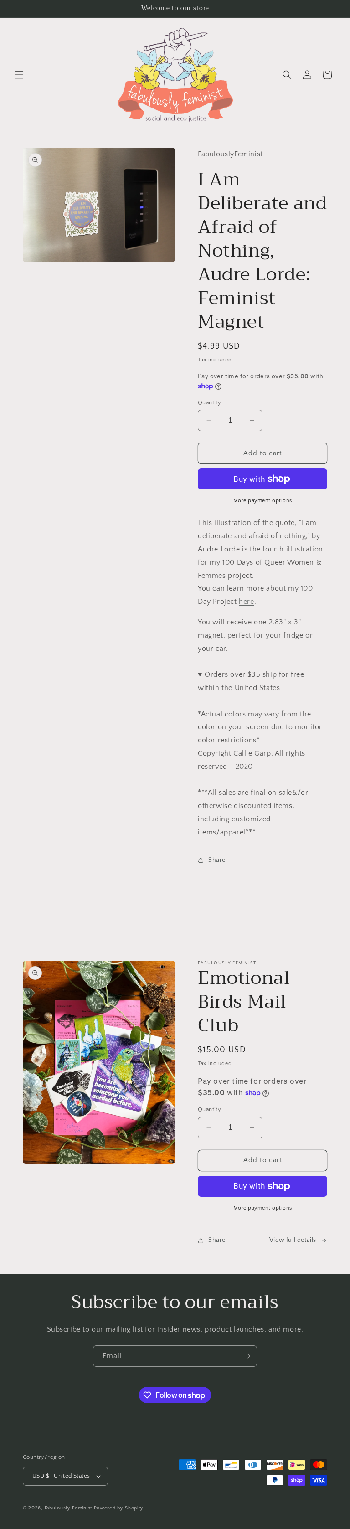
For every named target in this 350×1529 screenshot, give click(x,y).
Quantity (209, 402)
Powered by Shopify (119, 1508)
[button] (19, 75)
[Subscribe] (247, 1356)
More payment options (262, 501)
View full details (292, 1240)
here (246, 601)
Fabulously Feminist (68, 1508)
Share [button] (217, 860)
